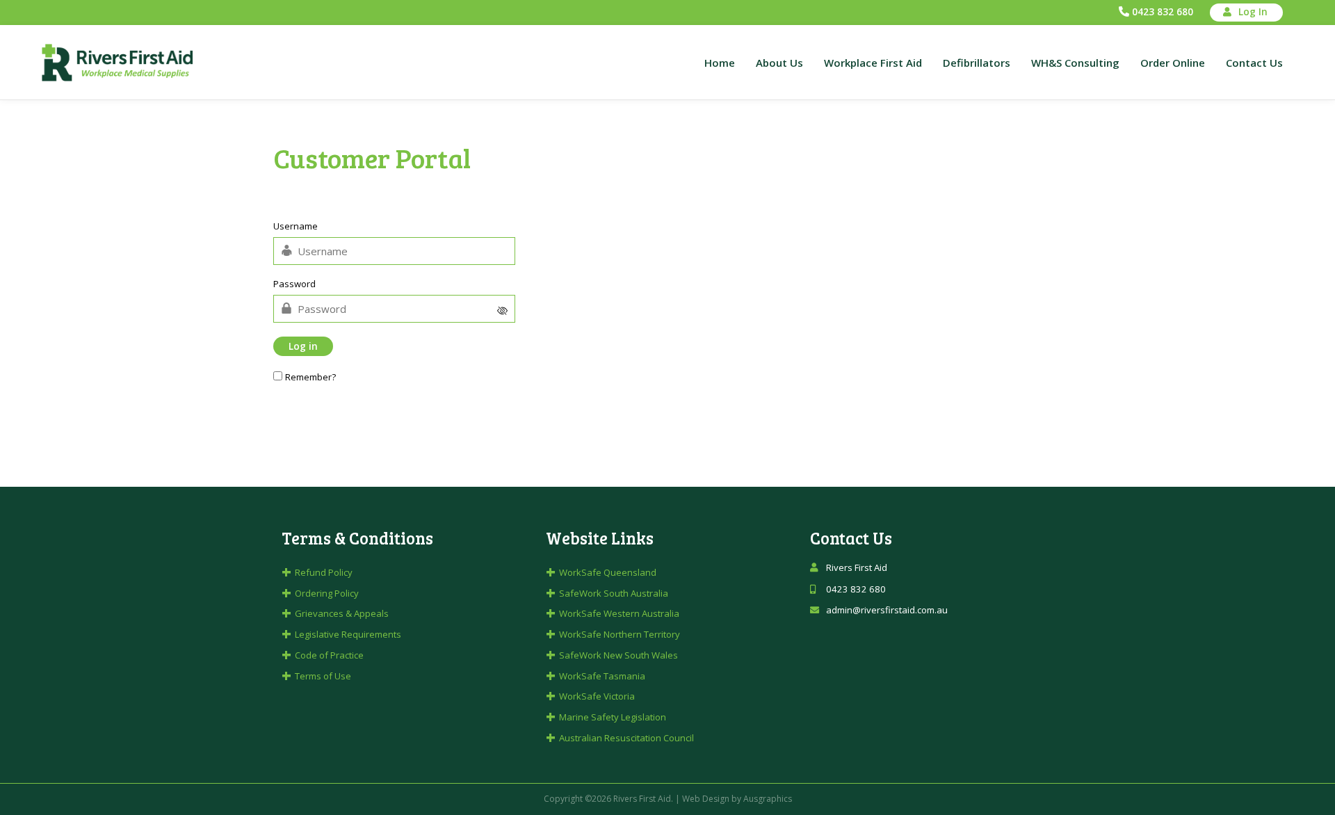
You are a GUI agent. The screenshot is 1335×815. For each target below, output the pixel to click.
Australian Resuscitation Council (626, 738)
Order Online (1172, 63)
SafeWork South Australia (613, 593)
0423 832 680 (1162, 12)
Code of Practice (329, 655)
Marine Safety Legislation (612, 717)
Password (294, 284)
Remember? (310, 377)
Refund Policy (324, 572)
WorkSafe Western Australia (619, 613)
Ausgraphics (767, 799)
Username (295, 226)
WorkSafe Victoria (597, 696)
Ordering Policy (327, 593)
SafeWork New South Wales (618, 655)
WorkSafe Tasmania (602, 676)
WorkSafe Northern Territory (619, 634)
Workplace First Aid (873, 63)
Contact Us (1254, 63)
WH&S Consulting (1075, 63)
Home (719, 63)
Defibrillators (976, 63)
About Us (779, 63)
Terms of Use (323, 676)
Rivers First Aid (642, 799)
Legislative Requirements (348, 634)
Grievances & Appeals (342, 613)
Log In (1253, 12)
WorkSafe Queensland (607, 572)
